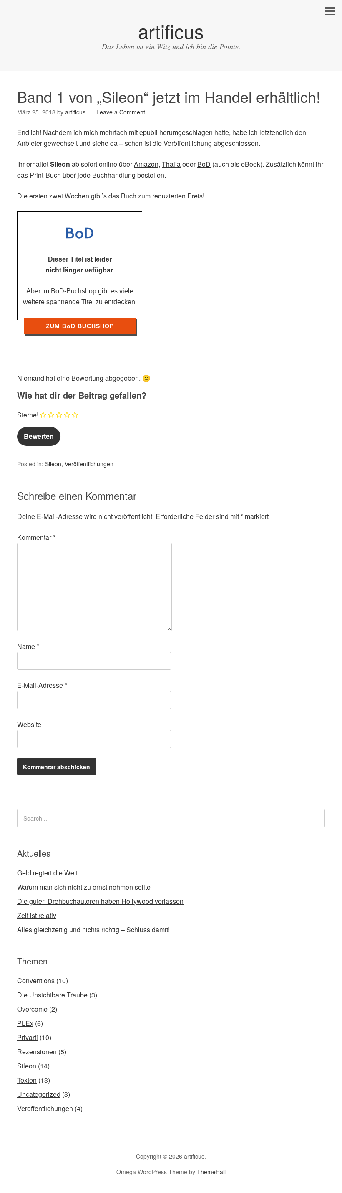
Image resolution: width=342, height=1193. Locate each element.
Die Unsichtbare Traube (52, 995)
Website (29, 724)
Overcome (32, 1009)
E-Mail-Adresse (42, 685)
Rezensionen (37, 1051)
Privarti (27, 1037)
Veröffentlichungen (89, 464)
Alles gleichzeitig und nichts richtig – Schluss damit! (93, 929)
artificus (171, 30)
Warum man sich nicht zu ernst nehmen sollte (84, 887)
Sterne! (27, 415)
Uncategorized (38, 1094)
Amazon (146, 164)
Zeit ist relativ (36, 915)
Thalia (171, 164)
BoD (204, 164)
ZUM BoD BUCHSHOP (80, 326)
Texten (27, 1080)
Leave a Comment (120, 112)
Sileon (53, 464)
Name (28, 646)
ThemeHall (211, 1172)
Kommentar (36, 537)
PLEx (25, 1023)
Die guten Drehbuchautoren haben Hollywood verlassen (100, 901)
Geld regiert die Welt (47, 873)
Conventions (36, 980)
